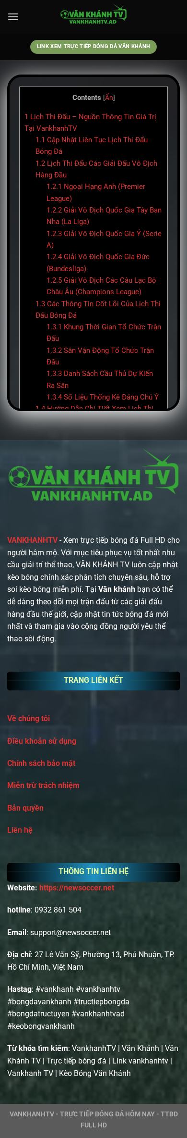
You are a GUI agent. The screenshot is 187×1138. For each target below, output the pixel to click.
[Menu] (13, 16)
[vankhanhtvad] (93, 17)
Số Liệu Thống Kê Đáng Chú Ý (103, 397)
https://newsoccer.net (76, 887)
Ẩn (109, 97)
